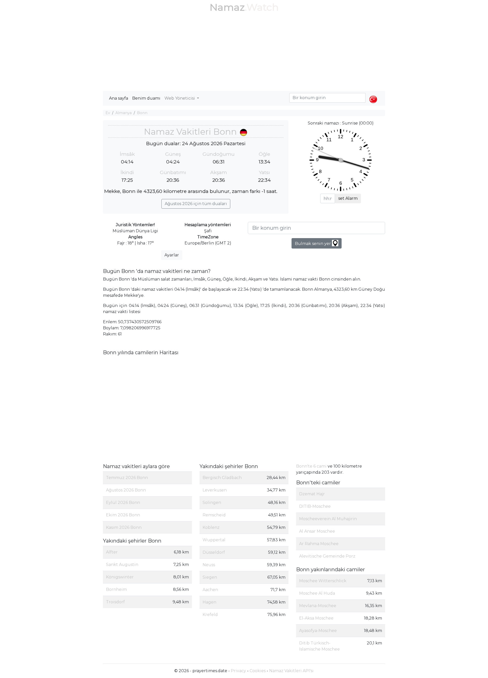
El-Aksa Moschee (316, 618)
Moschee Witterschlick (322, 580)
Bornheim (116, 589)
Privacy (238, 670)
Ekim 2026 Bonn (123, 515)
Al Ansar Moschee (317, 531)
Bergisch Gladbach (222, 477)
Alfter (112, 552)
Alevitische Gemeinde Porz (327, 556)
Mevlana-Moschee (317, 605)
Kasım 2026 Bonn (124, 527)
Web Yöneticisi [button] (180, 98)
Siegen (210, 577)
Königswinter (120, 577)
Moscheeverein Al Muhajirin (328, 518)
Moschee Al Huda (317, 593)
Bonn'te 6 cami (311, 466)
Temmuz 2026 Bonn (127, 477)
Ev (107, 113)
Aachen (210, 589)
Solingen (212, 502)
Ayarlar (171, 255)
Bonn (142, 113)
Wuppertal (214, 539)
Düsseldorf (214, 552)
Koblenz (211, 527)
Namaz (227, 7)
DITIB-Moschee (315, 506)
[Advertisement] (244, 52)
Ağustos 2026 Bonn (126, 490)
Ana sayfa (118, 98)
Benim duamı (146, 98)
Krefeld (210, 614)
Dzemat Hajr (312, 493)
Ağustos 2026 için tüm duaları (196, 203)
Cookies (258, 670)
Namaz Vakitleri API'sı (291, 670)
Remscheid (214, 515)
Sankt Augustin (122, 564)
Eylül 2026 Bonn (123, 502)
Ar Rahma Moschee (319, 543)
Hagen (209, 602)
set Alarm (348, 198)
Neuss (209, 564)
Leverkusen (215, 490)
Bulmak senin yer (313, 243)
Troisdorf (115, 601)
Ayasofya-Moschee (318, 630)
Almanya (123, 113)
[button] (373, 95)
